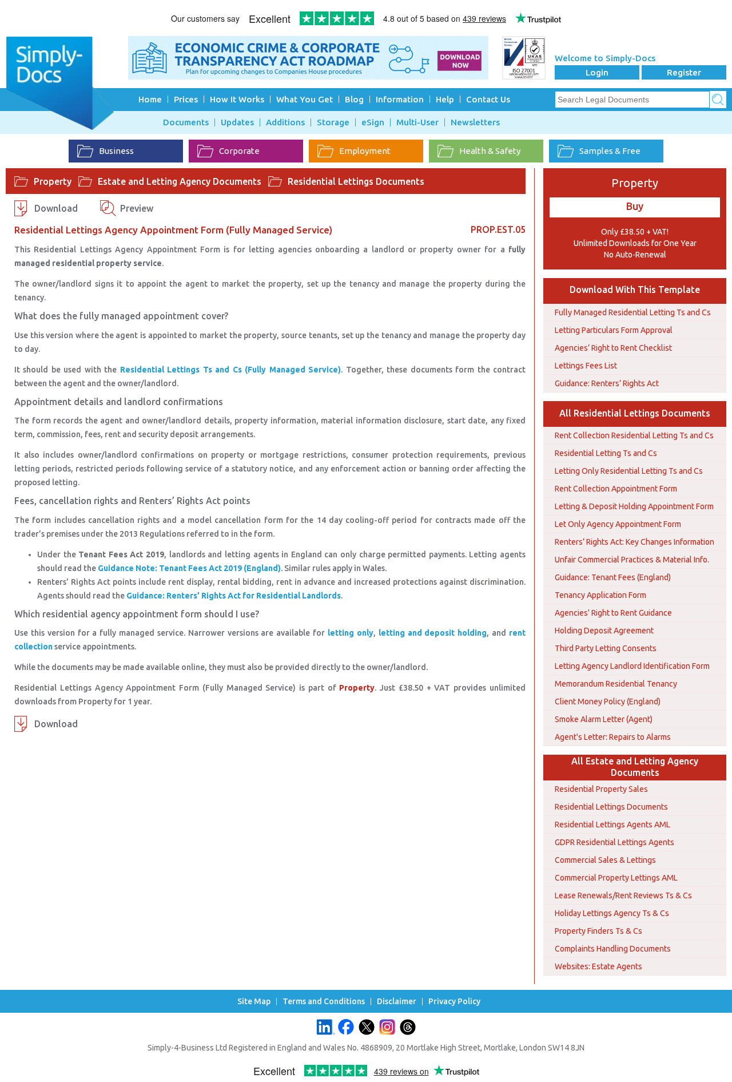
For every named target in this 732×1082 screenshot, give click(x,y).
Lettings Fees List (586, 365)
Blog (354, 99)
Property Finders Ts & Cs (598, 931)
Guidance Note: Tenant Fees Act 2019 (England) (189, 568)
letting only (350, 632)
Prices (186, 99)
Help (445, 99)
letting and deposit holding (433, 632)
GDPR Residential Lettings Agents (614, 842)
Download (56, 208)
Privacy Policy (454, 1001)
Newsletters (475, 122)
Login (597, 72)
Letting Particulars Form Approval (614, 330)
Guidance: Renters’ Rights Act (607, 383)
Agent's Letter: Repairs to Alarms (613, 737)
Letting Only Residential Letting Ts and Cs (629, 470)
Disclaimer (396, 1001)
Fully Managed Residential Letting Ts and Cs (633, 312)
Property (52, 181)
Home (150, 99)
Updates (237, 122)
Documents (186, 122)
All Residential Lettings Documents (634, 413)
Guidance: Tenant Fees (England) (613, 577)
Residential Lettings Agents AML (612, 824)
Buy (634, 206)
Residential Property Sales (601, 789)
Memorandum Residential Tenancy (616, 683)
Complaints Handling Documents (613, 948)
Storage (333, 122)
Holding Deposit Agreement (604, 630)
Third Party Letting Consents (606, 648)
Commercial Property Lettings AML (616, 877)
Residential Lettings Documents (356, 181)
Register (684, 72)
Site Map (253, 1001)
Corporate (239, 151)
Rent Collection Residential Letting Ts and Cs (634, 435)
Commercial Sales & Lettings (605, 860)
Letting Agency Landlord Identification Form (632, 666)
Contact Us (488, 99)
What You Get (304, 99)
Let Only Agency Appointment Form (618, 524)
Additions (285, 122)
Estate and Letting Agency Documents (179, 181)
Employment (365, 151)
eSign (372, 122)
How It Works (237, 99)
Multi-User (417, 122)
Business (116, 151)
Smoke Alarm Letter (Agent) (604, 719)
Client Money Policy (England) (608, 701)
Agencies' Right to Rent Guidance (613, 612)
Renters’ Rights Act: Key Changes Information (634, 541)
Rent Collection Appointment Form (616, 488)
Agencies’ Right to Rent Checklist (613, 347)
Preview (136, 208)
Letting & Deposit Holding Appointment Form (634, 506)
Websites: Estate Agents (598, 966)
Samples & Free (609, 151)
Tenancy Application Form (600, 595)
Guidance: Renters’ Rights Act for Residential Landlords (233, 595)
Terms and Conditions (324, 1001)
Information (400, 99)
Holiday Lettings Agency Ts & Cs (612, 913)
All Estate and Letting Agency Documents (634, 767)
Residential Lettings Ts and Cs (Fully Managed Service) (230, 369)
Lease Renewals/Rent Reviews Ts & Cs (623, 895)
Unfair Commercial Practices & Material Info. (632, 559)
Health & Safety (489, 151)
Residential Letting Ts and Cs (606, 453)
